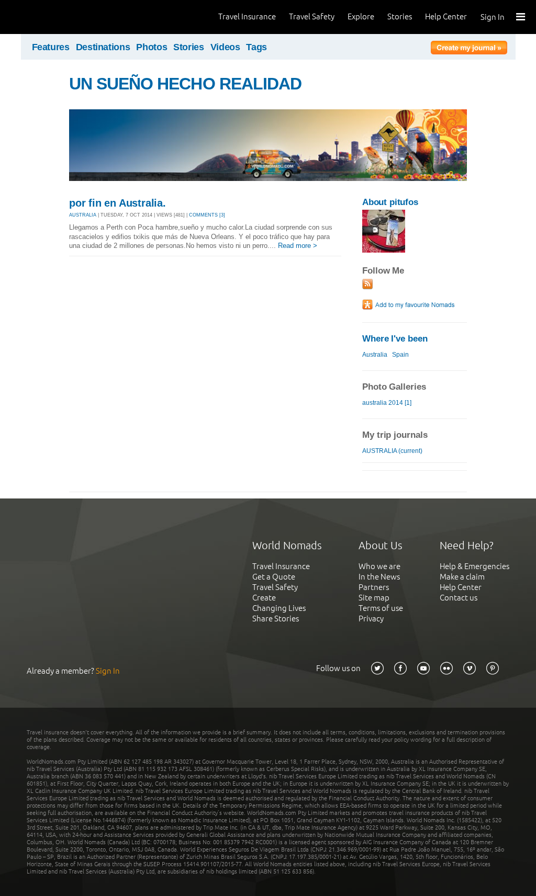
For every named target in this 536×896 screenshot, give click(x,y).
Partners (374, 587)
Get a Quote (273, 576)
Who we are (379, 566)
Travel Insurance (247, 16)
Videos (225, 47)
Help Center (446, 16)
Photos (151, 47)
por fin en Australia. (117, 203)
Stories (399, 16)
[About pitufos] (383, 250)
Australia (374, 354)
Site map (374, 597)
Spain (400, 354)
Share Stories (275, 618)
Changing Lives (279, 608)
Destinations (103, 47)
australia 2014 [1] (386, 402)
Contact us (458, 597)
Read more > (297, 245)
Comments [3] (207, 215)
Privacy (371, 618)
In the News (379, 576)
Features (51, 47)
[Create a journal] (469, 49)
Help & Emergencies (474, 566)
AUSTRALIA (82, 215)
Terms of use (381, 608)
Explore (361, 16)
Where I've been (395, 339)
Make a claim (462, 576)
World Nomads (55, 17)
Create (264, 597)
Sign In (493, 17)
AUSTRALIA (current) (392, 451)
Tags (256, 47)
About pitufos (390, 202)
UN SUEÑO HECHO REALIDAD (185, 83)
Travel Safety (311, 16)
